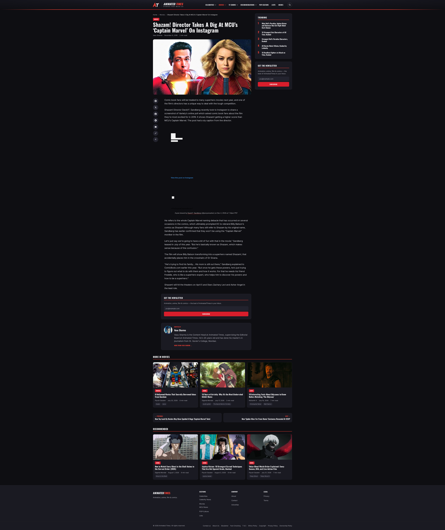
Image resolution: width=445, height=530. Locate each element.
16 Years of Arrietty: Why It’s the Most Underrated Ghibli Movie (222, 395)
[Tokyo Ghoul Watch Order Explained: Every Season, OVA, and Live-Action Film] (269, 447)
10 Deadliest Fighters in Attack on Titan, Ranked (273, 54)
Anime (205, 391)
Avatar (158, 404)
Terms (266, 500)
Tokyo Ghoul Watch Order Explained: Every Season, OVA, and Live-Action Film (266, 467)
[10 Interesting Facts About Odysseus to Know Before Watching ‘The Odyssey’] (269, 374)
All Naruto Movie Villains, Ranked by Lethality (274, 47)
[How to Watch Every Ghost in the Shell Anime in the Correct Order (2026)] (175, 447)
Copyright (262, 526)
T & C (244, 526)
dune (164, 404)
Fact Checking (235, 526)
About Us (216, 526)
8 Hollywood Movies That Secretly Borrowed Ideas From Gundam (175, 395)
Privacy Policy (273, 526)
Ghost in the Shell (161, 476)
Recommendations (247, 5)
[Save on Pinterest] (155, 101)
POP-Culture (264, 5)
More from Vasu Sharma (183, 345)
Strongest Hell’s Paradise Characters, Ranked (275, 40)
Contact (234, 500)
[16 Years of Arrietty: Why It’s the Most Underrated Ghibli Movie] (222, 374)
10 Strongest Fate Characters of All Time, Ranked (274, 33)
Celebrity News (205, 499)
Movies (221, 5)
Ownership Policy (286, 526)
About (233, 496)
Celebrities (209, 5)
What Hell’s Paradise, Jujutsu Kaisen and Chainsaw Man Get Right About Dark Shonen (274, 25)
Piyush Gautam (160, 400)
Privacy (266, 496)
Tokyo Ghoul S (265, 476)
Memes (280, 5)
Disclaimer (224, 526)
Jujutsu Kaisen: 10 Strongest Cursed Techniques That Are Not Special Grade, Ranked (222, 467)
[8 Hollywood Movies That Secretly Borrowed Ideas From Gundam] (175, 374)
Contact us (207, 526)
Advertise (235, 505)
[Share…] (155, 139)
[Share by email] (155, 127)
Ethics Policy (252, 526)
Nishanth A (253, 400)
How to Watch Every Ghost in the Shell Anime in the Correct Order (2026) (174, 467)
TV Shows (232, 5)
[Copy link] (155, 133)
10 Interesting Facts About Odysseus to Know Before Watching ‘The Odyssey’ (267, 395)
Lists (273, 5)
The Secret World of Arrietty (221, 404)
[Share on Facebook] (155, 114)
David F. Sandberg (194, 213)
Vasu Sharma (157, 35)
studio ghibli (207, 404)
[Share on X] (155, 107)
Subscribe (206, 314)
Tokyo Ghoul (254, 476)
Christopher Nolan (255, 404)
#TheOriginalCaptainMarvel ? (182, 208)
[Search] (289, 5)
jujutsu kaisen (207, 476)
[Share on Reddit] (155, 120)
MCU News (203, 507)
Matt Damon (268, 404)
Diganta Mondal (207, 400)
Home (155, 15)
